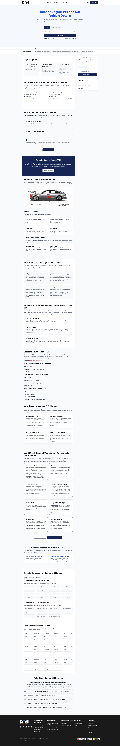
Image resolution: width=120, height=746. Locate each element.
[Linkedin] (26, 727)
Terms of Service (31, 740)
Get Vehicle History (87, 74)
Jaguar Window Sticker (83, 83)
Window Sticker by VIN (39, 725)
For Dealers (91, 732)
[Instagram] (29, 727)
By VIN (47, 27)
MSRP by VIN (37, 731)
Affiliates (90, 730)
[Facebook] (21, 727)
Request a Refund (92, 725)
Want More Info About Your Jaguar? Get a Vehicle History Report (65, 51)
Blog (76, 727)
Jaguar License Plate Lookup (84, 85)
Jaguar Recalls (81, 88)
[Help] (74, 32)
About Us (90, 723)
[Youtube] (31, 727)
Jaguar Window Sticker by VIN (59, 556)
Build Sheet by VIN (38, 727)
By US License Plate (56, 27)
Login (87, 2)
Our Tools (65, 2)
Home (23, 48)
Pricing (76, 725)
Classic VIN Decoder (66, 725)
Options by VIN (37, 729)
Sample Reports (78, 723)
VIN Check (48, 2)
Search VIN (60, 35)
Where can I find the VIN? (49, 38)
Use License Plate (72, 38)
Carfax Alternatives (79, 730)
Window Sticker (57, 2)
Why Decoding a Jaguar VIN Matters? (42, 51)
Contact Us (91, 727)
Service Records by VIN (53, 727)
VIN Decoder (29, 48)
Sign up (94, 2)
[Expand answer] (25, 692)
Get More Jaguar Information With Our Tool (90, 51)
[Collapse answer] (25, 682)
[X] (23, 727)
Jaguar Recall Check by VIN (34, 556)
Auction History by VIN (52, 729)
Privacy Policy (23, 740)
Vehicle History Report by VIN (52, 724)
